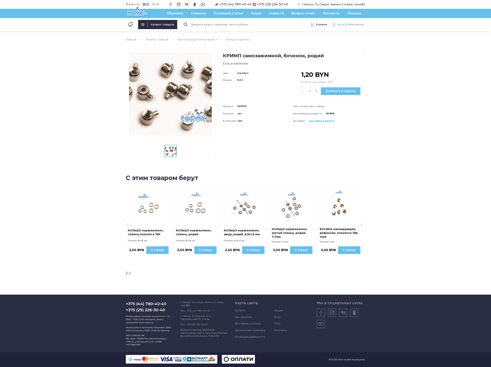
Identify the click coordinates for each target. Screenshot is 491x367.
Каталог (240, 310)
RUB (155, 4)
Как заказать (243, 317)
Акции (256, 13)
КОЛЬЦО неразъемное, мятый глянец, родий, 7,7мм (289, 232)
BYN (146, 4)
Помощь (354, 13)
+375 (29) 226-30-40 (272, 4)
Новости (276, 13)
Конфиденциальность (250, 336)
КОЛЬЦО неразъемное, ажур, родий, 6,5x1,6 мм (242, 232)
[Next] (361, 225)
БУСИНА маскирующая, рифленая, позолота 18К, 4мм (339, 232)
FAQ (277, 323)
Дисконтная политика (250, 330)
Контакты (331, 13)
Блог (277, 317)
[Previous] (127, 225)
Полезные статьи (228, 13)
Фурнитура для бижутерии (196, 39)
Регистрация (355, 24)
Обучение (175, 13)
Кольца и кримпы (237, 39)
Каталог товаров (162, 24)
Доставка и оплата (321, 120)
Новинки (198, 13)
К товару (157, 250)
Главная (131, 39)
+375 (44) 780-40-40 (235, 4)
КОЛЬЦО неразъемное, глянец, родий (194, 232)
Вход (341, 24)
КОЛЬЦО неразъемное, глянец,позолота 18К (146, 232)
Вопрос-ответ (303, 13)
